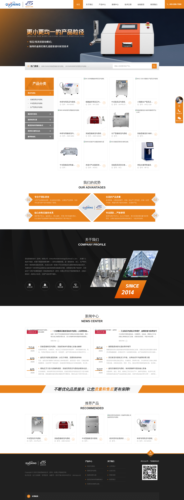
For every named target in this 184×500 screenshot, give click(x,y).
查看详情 (53, 341)
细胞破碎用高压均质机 (94, 102)
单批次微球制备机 (144, 165)
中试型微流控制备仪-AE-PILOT (68, 165)
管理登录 (45, 475)
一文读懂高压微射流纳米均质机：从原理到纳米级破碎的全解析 (71, 331)
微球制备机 (31, 136)
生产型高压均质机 (36, 107)
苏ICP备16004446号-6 (63, 475)
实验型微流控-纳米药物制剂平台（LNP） (145, 133)
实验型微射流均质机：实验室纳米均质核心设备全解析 (61, 347)
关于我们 (89, 4)
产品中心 (102, 4)
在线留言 (141, 4)
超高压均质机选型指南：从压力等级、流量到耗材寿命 (61, 357)
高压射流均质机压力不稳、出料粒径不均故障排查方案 (129, 357)
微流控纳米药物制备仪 (35, 125)
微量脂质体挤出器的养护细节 (119, 347)
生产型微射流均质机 (119, 133)
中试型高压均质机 (36, 103)
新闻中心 (115, 4)
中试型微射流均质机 (62, 438)
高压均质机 (31, 93)
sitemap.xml (77, 475)
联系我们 (153, 4)
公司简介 (112, 466)
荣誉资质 (112, 475)
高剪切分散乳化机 (34, 131)
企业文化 (112, 470)
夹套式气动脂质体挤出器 (94, 165)
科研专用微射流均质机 (68, 133)
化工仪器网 (36, 475)
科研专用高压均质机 (67, 102)
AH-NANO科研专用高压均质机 (75, 66)
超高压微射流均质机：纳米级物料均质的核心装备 (127, 368)
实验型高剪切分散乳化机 (119, 165)
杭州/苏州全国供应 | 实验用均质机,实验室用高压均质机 (90, 438)
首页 (78, 4)
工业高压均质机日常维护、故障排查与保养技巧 (139, 331)
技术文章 (128, 4)
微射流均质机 (32, 114)
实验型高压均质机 (36, 99)
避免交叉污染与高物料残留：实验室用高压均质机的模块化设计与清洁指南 (64, 368)
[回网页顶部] (179, 106)
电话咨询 (179, 113)
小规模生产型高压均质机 (145, 102)
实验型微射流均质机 (93, 133)
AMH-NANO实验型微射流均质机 (52, 66)
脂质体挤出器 (32, 119)
